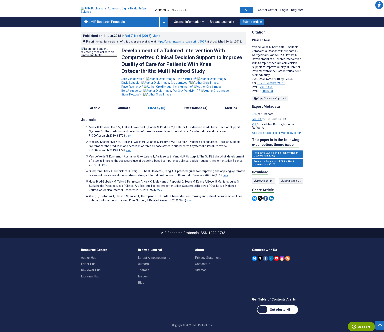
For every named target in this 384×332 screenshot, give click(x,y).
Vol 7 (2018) (142, 36)
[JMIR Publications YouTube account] (276, 258)
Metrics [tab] (231, 108)
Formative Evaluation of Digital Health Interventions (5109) (274, 163)
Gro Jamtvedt (180, 82)
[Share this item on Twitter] (260, 198)
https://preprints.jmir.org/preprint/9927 (181, 41)
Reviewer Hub (91, 270)
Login (284, 10)
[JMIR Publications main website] (115, 10)
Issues (143, 276)
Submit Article (252, 22)
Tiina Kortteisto (186, 78)
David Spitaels (131, 82)
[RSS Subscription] (287, 258)
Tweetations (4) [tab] (195, 108)
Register (297, 10)
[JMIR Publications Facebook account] (265, 258)
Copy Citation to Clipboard (271, 98)
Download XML (292, 181)
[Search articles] (246, 10)
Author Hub (88, 258)
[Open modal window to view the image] (99, 56)
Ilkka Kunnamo (183, 86)
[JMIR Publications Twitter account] (260, 258)
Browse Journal (221, 22)
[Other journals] (163, 22)
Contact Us (202, 264)
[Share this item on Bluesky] (254, 198)
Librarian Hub (90, 276)
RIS (254, 124)
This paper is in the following (275, 142)
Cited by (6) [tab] (156, 108)
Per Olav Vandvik (186, 90)
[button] (379, 4)
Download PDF (265, 181)
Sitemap (201, 270)
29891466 (266, 87)
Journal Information (187, 22)
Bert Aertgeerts (132, 90)
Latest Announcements (154, 258)
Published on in (121, 36)
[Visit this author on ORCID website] (160, 78)
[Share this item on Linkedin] (271, 198)
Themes (143, 270)
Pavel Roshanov (132, 86)
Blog (141, 282)
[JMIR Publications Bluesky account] (254, 258)
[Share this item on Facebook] (265, 198)
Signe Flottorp (132, 94)
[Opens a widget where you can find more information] (361, 327)
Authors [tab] (124, 108)
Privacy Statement (208, 258)
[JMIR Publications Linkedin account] (271, 258)
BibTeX (257, 119)
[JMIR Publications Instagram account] (282, 258)
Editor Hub (88, 264)
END (255, 114)
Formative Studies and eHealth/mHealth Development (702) (276, 154)
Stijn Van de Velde (133, 78)
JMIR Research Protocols (106, 22)
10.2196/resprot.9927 (271, 83)
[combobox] (205, 10)
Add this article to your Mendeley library (277, 132)
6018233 (267, 91)
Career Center (267, 10)
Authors (143, 264)
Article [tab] (95, 108)
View (128, 135)
